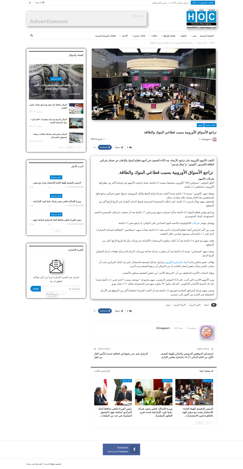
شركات (196, 223)
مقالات (154, 36)
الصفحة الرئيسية (207, 36)
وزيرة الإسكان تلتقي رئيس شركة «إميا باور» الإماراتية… (56, 201)
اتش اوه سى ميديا (34, 464)
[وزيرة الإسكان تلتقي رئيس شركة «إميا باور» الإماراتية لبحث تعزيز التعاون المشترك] (154, 392)
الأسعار (125, 36)
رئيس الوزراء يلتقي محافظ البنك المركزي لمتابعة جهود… (56, 220)
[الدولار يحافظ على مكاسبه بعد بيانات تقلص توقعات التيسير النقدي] (56, 82)
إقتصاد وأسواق (169, 36)
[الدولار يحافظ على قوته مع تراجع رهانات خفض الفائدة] (76, 108)
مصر (194, 36)
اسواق (206, 305)
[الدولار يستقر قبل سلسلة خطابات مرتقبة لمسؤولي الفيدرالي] (76, 138)
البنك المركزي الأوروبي (176, 262)
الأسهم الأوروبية (195, 305)
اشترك (36, 288)
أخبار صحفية (210, 125)
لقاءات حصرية (139, 36)
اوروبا (200, 125)
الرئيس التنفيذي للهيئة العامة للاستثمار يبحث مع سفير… (56, 182)
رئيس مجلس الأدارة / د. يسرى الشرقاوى (170, 2)
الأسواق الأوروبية (180, 305)
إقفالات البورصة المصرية (105, 36)
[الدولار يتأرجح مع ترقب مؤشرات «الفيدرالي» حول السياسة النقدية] (76, 123)
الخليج (183, 36)
